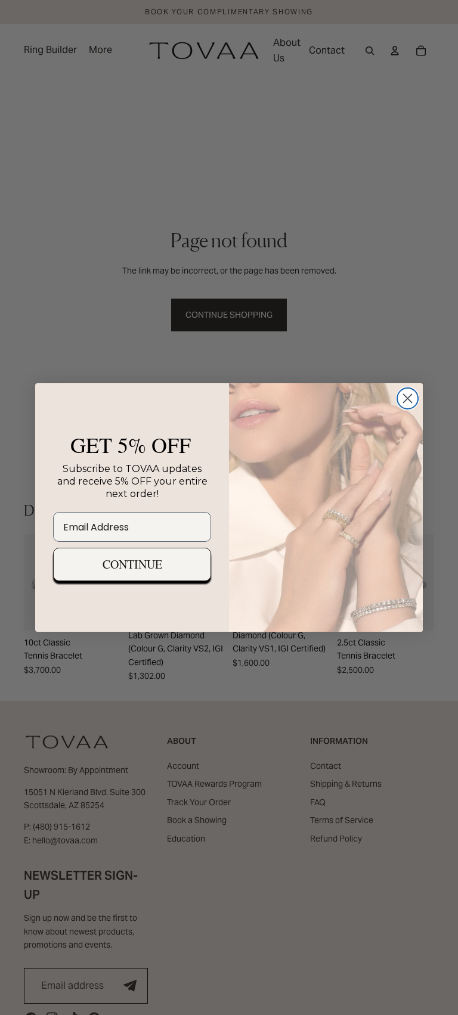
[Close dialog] (407, 398)
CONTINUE (132, 564)
